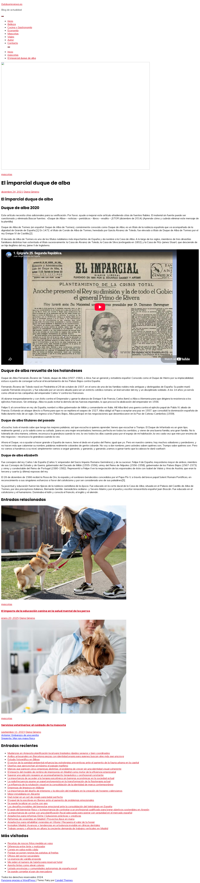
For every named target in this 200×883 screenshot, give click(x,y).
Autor (11, 39)
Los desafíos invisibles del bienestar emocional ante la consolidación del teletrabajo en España (60, 806)
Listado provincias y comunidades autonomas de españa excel (42, 868)
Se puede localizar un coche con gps (28, 803)
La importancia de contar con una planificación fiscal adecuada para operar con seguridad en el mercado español (70, 812)
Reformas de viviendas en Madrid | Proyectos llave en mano (41, 818)
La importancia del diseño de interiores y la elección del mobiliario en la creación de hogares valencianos (65, 790)
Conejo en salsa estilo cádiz (23, 849)
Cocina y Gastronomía (20, 27)
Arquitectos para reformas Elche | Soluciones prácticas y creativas (44, 815)
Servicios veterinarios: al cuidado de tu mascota (33, 725)
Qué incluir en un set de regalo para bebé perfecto (35, 797)
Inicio (10, 21)
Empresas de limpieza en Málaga (26, 787)
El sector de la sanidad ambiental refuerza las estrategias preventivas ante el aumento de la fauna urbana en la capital (73, 762)
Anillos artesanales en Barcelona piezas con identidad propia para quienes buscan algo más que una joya (66, 756)
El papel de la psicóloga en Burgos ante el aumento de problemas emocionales (51, 800)
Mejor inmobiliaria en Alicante (24, 793)
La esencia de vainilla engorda (24, 858)
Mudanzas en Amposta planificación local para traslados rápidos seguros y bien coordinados (59, 753)
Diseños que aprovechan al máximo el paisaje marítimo (38, 765)
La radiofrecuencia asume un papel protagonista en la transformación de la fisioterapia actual (59, 781)
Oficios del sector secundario (23, 855)
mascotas (6, 174)
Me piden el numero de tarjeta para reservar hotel (35, 862)
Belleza (12, 24)
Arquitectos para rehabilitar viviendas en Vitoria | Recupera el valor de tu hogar (51, 822)
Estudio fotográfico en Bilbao (24, 759)
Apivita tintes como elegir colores (26, 865)
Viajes (11, 36)
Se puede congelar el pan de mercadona (30, 871)
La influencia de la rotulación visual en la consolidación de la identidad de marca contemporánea (60, 784)
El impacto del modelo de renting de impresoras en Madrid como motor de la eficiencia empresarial (62, 771)
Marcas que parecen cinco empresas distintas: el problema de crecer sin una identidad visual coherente (64, 768)
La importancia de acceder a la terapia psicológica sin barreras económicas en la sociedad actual (61, 778)
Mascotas (13, 33)
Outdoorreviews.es (11, 4)
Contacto (13, 43)
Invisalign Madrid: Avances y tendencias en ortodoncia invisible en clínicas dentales (54, 825)
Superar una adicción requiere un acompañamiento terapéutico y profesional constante (56, 775)
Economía (13, 30)
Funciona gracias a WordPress (18, 880)
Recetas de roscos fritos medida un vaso (30, 843)
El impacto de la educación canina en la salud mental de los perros (45, 611)
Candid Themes (64, 880)
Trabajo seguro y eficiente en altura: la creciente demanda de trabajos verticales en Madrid (58, 828)
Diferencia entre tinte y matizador (26, 846)
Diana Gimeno (31, 191)
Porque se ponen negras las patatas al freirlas (33, 852)
